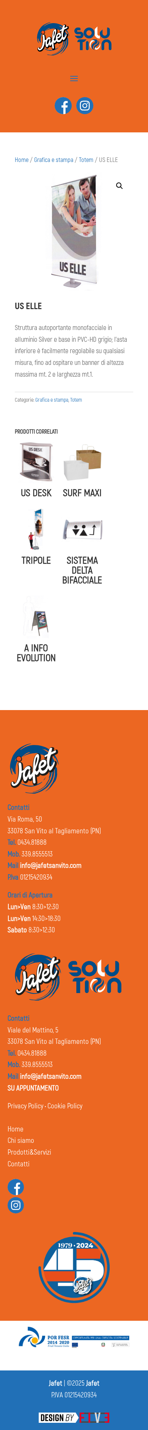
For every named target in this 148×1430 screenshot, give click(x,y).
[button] (119, 186)
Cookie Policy (64, 1106)
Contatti (19, 1164)
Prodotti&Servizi (29, 1152)
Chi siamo (21, 1140)
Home (21, 160)
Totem (86, 160)
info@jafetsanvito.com (51, 865)
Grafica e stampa (53, 160)
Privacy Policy (25, 1106)
